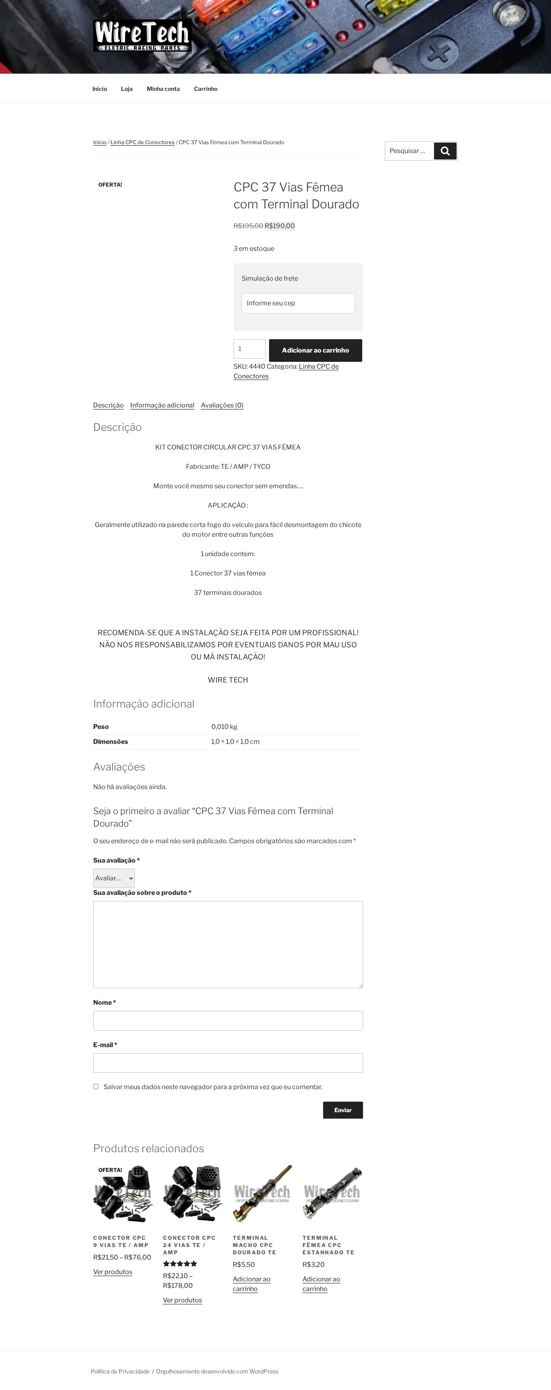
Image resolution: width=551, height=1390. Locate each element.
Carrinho (205, 88)
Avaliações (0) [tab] (222, 405)
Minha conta (163, 88)
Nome (104, 1002)
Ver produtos (112, 1272)
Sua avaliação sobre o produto (142, 893)
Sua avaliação (116, 860)
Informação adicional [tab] (162, 405)
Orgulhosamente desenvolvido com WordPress (217, 1371)
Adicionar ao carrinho (315, 350)
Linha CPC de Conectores (143, 142)
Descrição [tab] (108, 405)
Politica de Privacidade (120, 1371)
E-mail (105, 1045)
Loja (127, 88)
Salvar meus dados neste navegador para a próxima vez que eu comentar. (213, 1087)
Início (99, 88)
